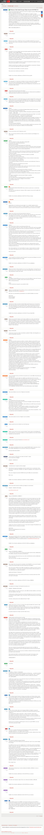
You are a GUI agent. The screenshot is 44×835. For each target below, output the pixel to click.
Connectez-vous (32, 827)
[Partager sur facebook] (42, 12)
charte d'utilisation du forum (6, 831)
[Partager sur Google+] (42, 15)
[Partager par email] (42, 16)
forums (14, 1)
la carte (20, 1)
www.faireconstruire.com (13, 490)
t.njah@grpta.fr (21, 291)
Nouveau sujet (10, 5)
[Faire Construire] (5, 1)
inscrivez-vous (38, 827)
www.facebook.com (25, 439)
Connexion (16, 5)
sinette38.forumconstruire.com (33, 538)
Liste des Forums (5, 825)
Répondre (11, 31)
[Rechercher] (29, 1)
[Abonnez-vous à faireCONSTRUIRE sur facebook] (32, 1)
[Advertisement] (22, 820)
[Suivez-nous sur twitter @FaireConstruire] (35, 1)
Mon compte (40, 1)
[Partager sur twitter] (42, 13)
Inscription (15, 825)
